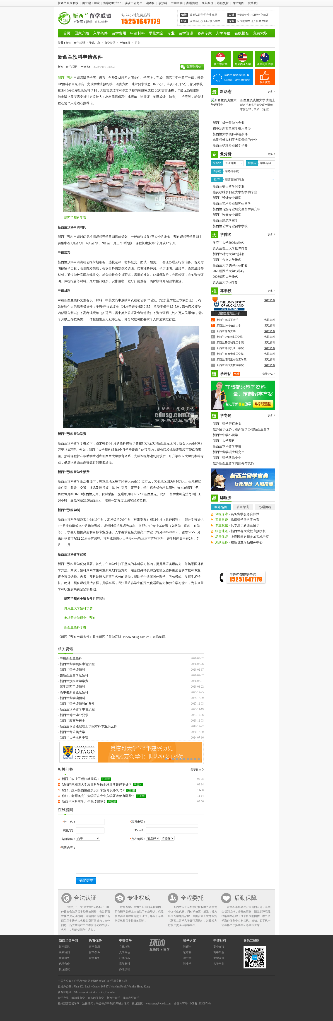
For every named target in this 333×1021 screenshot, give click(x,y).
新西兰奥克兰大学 (229, 313)
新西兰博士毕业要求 (74, 715)
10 (199, 759)
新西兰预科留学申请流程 (77, 709)
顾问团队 (64, 946)
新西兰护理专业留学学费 (230, 145)
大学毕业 (218, 963)
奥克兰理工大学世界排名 (230, 248)
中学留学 (177, 3)
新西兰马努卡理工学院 (230, 353)
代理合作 (64, 963)
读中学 (187, 958)
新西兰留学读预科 (72, 669)
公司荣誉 (242, 507)
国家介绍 (82, 33)
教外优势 (265, 82)
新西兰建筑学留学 (225, 220)
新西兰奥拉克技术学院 (230, 365)
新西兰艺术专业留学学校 (230, 226)
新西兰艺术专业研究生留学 (232, 203)
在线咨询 (124, 946)
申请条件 (125, 42)
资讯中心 (94, 42)
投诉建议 (64, 969)
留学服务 (94, 958)
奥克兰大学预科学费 (78, 608)
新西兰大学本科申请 (74, 737)
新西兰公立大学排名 (227, 259)
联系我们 (254, 3)
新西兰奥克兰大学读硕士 (257, 100)
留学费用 (119, 33)
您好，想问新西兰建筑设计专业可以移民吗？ (93, 790)
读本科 (150, 3)
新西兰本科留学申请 (227, 446)
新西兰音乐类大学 (72, 732)
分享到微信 (193, 66)
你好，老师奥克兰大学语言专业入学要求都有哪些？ (98, 796)
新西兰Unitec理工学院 (230, 336)
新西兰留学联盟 (87, 18)
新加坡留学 (220, 64)
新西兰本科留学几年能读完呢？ (84, 801)
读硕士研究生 (133, 3)
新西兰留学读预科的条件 (77, 703)
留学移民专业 (112, 3)
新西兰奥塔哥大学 (227, 319)
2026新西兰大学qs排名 (228, 271)
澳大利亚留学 (265, 64)
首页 (66, 33)
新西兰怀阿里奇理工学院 (231, 359)
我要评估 (267, 373)
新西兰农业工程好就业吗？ (81, 779)
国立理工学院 (91, 3)
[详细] (265, 109)
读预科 (162, 3)
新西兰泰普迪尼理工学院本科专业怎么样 (88, 726)
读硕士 (187, 946)
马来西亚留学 (243, 64)
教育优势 (95, 940)
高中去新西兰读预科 (74, 692)
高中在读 (218, 946)
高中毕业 (218, 952)
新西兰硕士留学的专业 (228, 123)
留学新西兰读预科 (72, 686)
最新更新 (223, 3)
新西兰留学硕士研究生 (228, 452)
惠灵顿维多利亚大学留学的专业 (235, 140)
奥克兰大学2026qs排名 (228, 242)
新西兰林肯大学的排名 (228, 254)
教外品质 (220, 507)
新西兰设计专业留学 (227, 198)
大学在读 (218, 958)
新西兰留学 (113, 997)
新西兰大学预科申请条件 (230, 134)
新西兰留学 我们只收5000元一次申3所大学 (237, 77)
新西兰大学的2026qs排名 (230, 265)
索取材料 (124, 963)
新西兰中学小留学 (225, 435)
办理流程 (192, 3)
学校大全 (156, 33)
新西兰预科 (66, 78)
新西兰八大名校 (68, 3)
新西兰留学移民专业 (227, 457)
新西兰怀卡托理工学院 (230, 348)
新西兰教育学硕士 (72, 720)
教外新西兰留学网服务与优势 (233, 463)
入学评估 (223, 33)
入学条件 (100, 33)
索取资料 (269, 300)
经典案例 (207, 3)
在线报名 (241, 33)
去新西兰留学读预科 (74, 675)
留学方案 (189, 940)
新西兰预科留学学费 (74, 681)
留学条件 (94, 952)
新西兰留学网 (68, 940)
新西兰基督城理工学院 (230, 342)
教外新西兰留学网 (69, 1003)
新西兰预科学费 (75, 218)
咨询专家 (204, 33)
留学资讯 (186, 33)
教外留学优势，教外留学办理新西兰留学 (241, 429)
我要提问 (196, 769)
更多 (270, 91)
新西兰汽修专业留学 (227, 215)
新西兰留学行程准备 (227, 423)
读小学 (187, 963)
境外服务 (64, 958)
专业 (171, 33)
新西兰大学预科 (224, 440)
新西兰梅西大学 (226, 331)
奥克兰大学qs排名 (225, 282)
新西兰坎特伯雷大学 (229, 325)
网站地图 (238, 3)
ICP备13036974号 (200, 1003)
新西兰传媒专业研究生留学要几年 (236, 209)
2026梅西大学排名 (225, 276)
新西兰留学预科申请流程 (77, 664)
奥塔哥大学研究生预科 (80, 618)
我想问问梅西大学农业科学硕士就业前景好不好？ (97, 784)
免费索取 (260, 33)
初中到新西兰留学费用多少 (232, 128)
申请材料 (137, 33)
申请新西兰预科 (71, 658)
